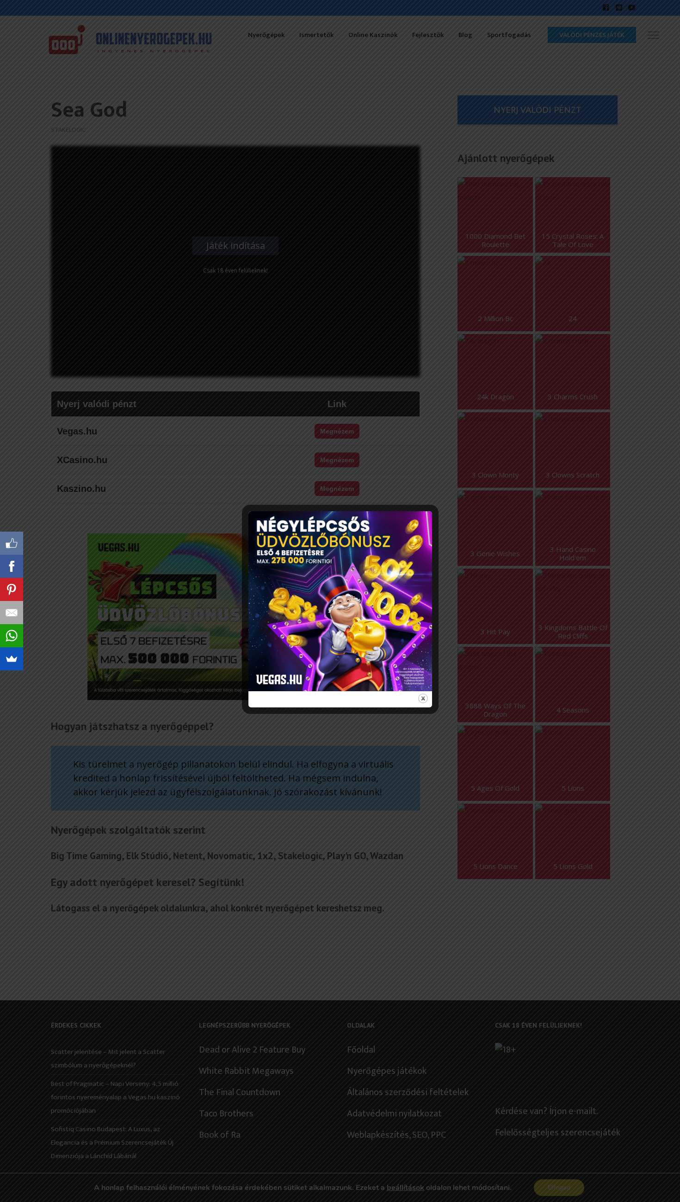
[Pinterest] (11, 589)
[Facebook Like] (11, 543)
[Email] (11, 612)
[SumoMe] (11, 658)
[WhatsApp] (11, 635)
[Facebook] (11, 566)
